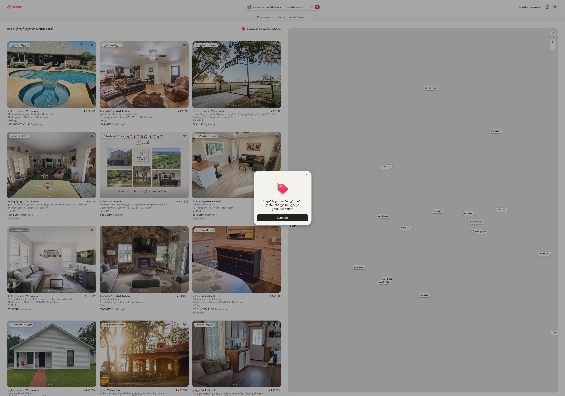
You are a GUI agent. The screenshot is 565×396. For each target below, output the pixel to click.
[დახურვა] (307, 174)
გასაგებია (282, 217)
